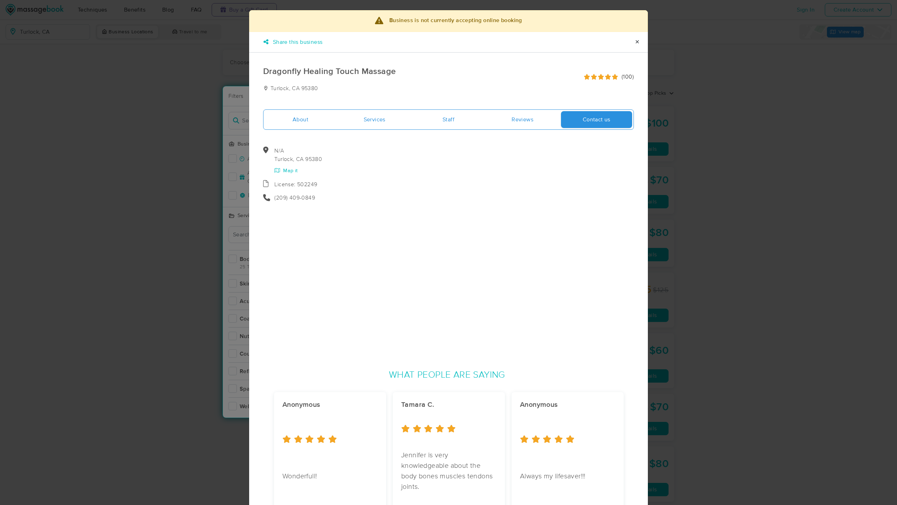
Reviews (522, 119)
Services (374, 119)
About (300, 119)
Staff (448, 119)
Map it (289, 170)
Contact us (596, 119)
